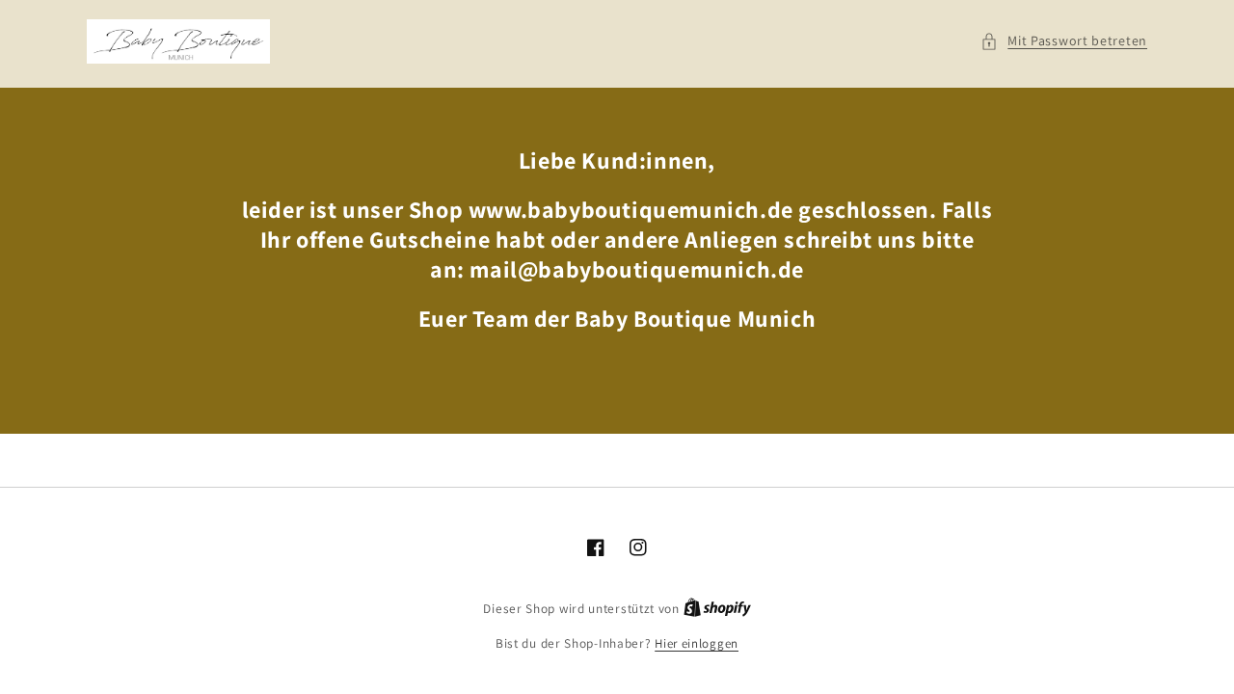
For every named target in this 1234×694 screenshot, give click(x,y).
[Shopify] (717, 609)
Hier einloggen (696, 643)
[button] (1063, 41)
